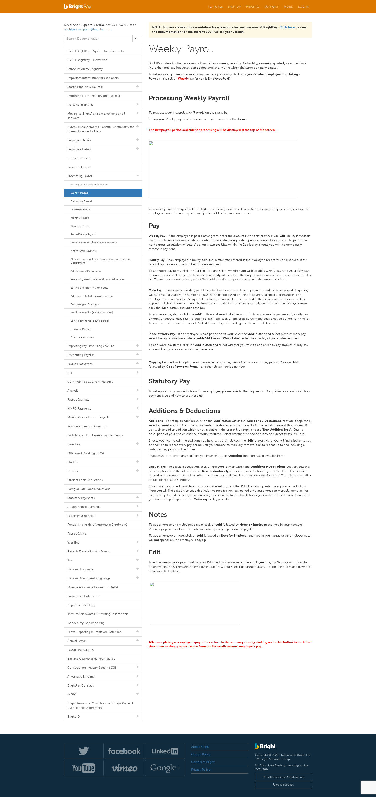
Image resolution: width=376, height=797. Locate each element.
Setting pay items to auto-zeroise (90, 320)
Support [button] (271, 6)
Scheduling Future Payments (87, 426)
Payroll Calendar (78, 167)
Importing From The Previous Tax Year (93, 96)
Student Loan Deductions (85, 480)
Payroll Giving (76, 533)
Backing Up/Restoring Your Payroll (91, 659)
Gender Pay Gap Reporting (86, 623)
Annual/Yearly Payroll (83, 234)
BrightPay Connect (80, 685)
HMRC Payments (79, 408)
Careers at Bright (203, 762)
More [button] (288, 6)
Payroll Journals (78, 399)
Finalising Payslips (81, 329)
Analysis (72, 391)
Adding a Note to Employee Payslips (92, 295)
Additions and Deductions (86, 271)
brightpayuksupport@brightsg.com (87, 29)
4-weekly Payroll (81, 209)
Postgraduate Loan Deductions (88, 489)
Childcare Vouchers (82, 337)
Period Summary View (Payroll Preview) (94, 242)
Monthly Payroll (80, 217)
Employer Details (79, 140)
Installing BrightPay (80, 105)
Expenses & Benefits (81, 516)
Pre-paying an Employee (85, 304)
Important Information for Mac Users (93, 78)
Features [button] (215, 6)
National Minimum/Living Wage (89, 578)
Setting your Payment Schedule (89, 184)
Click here (287, 27)
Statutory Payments (81, 498)
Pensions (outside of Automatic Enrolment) (97, 525)
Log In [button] (303, 6)
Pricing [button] (252, 6)
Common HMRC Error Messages (90, 382)
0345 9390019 (284, 784)
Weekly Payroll (79, 192)
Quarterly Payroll (80, 226)
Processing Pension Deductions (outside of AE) (98, 279)
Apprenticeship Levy (81, 605)
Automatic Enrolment (82, 676)
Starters (72, 462)
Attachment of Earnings (83, 507)
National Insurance (80, 569)
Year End (73, 542)
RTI (69, 373)
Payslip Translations (80, 650)
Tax (69, 560)
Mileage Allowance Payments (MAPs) (92, 587)
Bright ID (73, 717)
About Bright (200, 747)
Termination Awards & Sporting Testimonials (97, 614)
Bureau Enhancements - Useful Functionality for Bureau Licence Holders (100, 129)
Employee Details (79, 149)
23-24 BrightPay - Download (87, 60)
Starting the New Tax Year (85, 87)
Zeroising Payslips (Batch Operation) (92, 312)
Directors (73, 444)
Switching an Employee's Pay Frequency (95, 435)
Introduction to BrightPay (85, 69)
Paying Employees (79, 364)
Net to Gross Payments (84, 250)
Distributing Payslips (80, 355)
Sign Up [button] (234, 6)
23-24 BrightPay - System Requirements (95, 51)
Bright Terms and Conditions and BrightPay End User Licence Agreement (100, 706)
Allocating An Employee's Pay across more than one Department (101, 261)
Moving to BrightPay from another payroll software (96, 116)
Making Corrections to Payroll (88, 417)
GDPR (71, 694)
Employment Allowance (84, 596)
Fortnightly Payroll (81, 201)
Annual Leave (76, 641)
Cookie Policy (200, 754)
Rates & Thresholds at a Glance (88, 551)
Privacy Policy (200, 770)
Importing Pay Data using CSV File (90, 346)
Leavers (72, 471)
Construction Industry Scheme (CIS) (92, 668)
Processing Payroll (79, 176)
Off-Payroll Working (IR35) (85, 453)
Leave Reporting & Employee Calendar (94, 632)
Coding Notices (78, 158)
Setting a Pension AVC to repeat (89, 287)
